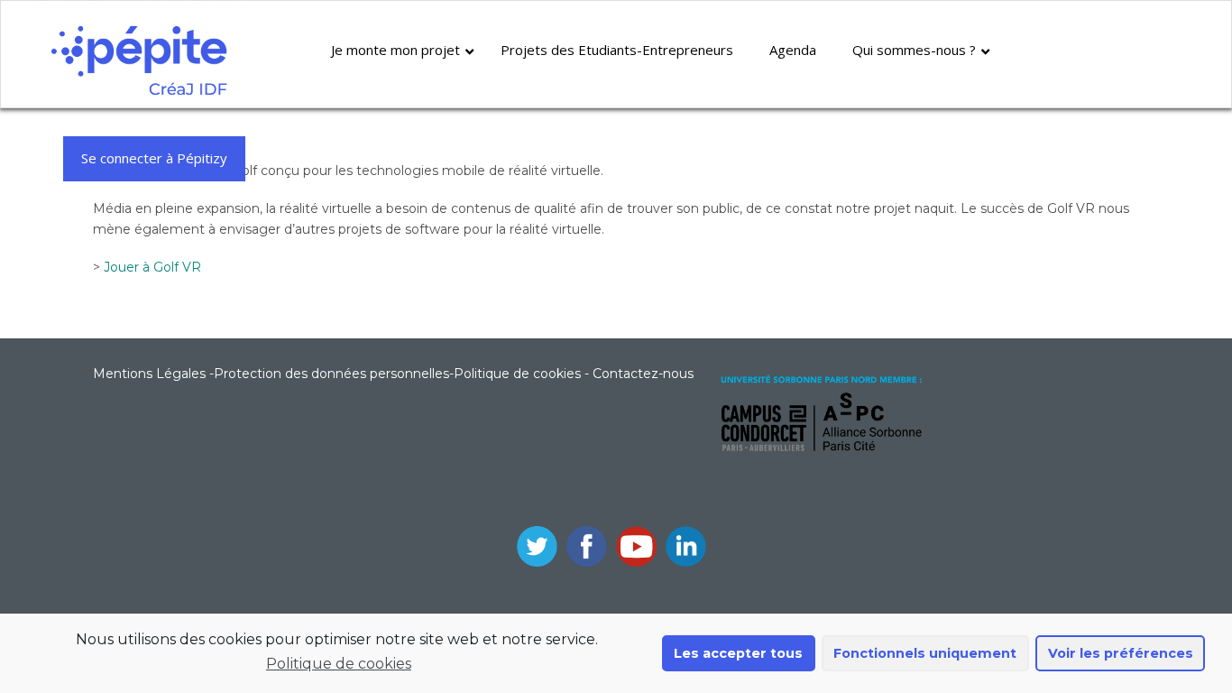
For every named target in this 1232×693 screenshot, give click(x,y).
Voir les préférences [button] (1120, 653)
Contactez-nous (643, 373)
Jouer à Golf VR (152, 267)
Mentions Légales (149, 373)
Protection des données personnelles (331, 373)
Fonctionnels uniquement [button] (924, 653)
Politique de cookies (338, 663)
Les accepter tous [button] (738, 653)
